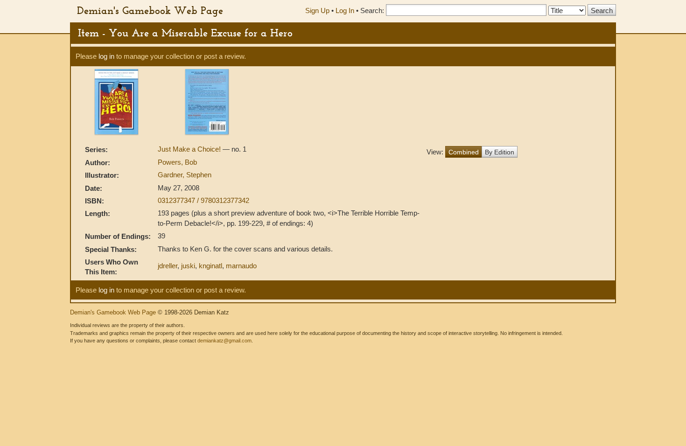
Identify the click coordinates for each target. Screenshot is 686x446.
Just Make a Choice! (190, 149)
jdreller (167, 266)
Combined (463, 152)
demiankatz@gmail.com (224, 340)
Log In (345, 10)
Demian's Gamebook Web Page (150, 10)
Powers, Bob (177, 162)
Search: (372, 10)
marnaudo (241, 266)
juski (188, 266)
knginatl (210, 266)
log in (106, 56)
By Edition (499, 152)
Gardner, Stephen (184, 175)
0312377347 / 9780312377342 (203, 200)
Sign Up (317, 10)
